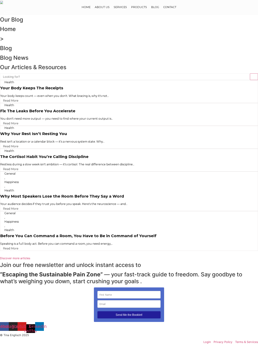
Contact (169, 7)
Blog (155, 7)
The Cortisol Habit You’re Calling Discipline (44, 156)
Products (139, 7)
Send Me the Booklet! (129, 314)
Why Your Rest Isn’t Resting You (33, 133)
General (10, 173)
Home (86, 7)
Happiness (11, 182)
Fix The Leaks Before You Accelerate (37, 111)
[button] (15, 258)
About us (102, 7)
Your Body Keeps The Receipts (31, 88)
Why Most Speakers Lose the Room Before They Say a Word (62, 196)
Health (9, 82)
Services (120, 7)
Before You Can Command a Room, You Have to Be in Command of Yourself (78, 235)
